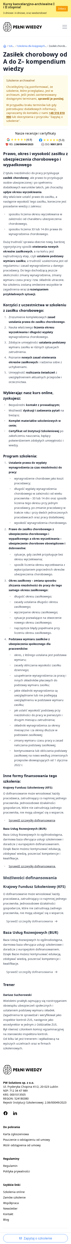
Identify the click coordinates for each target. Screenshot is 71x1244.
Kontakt (8, 1214)
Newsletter (10, 1208)
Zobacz (62, 8)
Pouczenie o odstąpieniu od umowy (26, 1140)
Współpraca (11, 1203)
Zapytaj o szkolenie (38, 1238)
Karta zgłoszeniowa (16, 1134)
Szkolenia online (14, 1192)
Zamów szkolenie (14, 1197)
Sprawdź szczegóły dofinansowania (32, 820)
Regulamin (10, 1166)
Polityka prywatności (16, 1171)
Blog (6, 1219)
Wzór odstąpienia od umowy (22, 1145)
